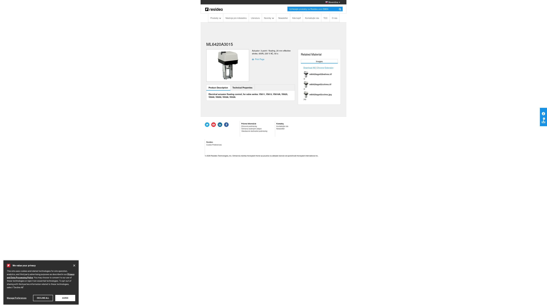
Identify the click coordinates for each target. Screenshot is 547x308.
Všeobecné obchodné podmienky (254, 131)
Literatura (255, 18)
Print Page (259, 59)
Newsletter (283, 18)
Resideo (209, 142)
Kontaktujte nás (312, 18)
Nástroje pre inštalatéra (236, 18)
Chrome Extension (325, 67)
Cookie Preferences (214, 144)
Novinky (267, 18)
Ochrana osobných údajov (251, 128)
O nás (334, 18)
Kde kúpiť (296, 18)
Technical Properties (242, 87)
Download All (309, 67)
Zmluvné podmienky (249, 126)
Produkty (214, 18)
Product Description (218, 87)
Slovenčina (333, 2)
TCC (325, 18)
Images (319, 61)
